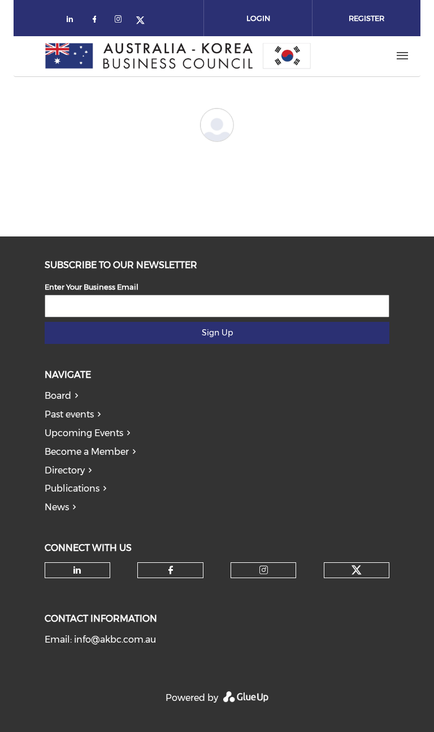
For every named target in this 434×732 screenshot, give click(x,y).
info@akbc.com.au (115, 639)
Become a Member (87, 451)
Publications (72, 488)
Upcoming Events (84, 433)
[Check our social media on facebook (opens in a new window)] (96, 21)
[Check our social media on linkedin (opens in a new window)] (72, 21)
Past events (69, 414)
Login (258, 18)
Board (58, 395)
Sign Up (217, 333)
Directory (65, 470)
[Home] (178, 56)
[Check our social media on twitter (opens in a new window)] (144, 21)
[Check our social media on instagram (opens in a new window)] (120, 21)
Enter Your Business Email (91, 286)
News (57, 507)
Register (366, 18)
